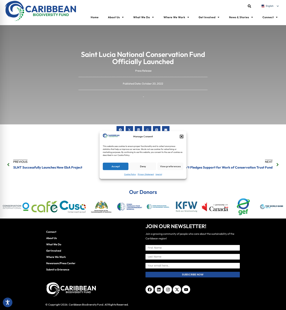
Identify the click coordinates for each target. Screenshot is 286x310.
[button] (181, 136)
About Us (114, 17)
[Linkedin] (159, 289)
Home (95, 17)
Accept (116, 166)
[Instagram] (168, 289)
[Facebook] (149, 289)
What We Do (141, 17)
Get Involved (207, 17)
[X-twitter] (177, 289)
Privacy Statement (146, 174)
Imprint (159, 174)
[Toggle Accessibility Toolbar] (7, 302)
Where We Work (174, 17)
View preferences (170, 166)
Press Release (143, 70)
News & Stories (239, 17)
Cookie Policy (130, 174)
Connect (268, 17)
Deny (143, 166)
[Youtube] (186, 289)
